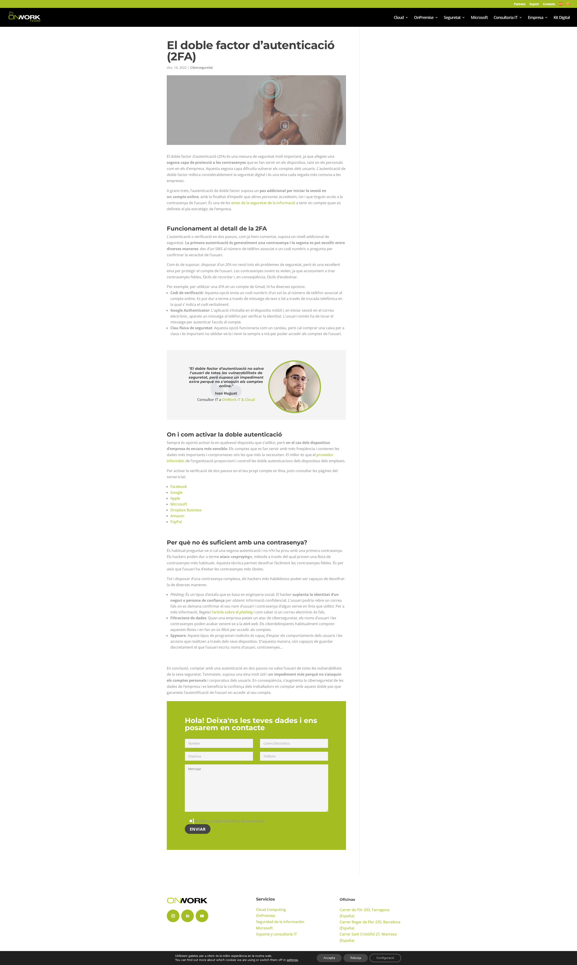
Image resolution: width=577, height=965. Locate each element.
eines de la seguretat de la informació (263, 202)
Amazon (177, 515)
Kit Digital (562, 18)
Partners (519, 4)
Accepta (329, 958)
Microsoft (479, 18)
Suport (534, 4)
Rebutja (355, 958)
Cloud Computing (271, 909)
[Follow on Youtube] (202, 916)
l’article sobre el (232, 612)
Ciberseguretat (201, 67)
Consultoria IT (505, 18)
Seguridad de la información (280, 921)
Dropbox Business (186, 510)
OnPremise (423, 18)
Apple (175, 498)
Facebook (178, 486)
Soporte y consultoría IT (276, 934)
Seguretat (452, 18)
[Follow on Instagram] (173, 916)
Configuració (385, 958)
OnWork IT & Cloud (238, 399)
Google (176, 492)
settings (292, 960)
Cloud (399, 18)
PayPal (176, 521)
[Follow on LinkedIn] (187, 916)
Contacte (549, 4)
